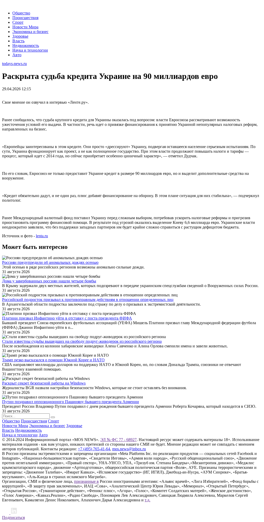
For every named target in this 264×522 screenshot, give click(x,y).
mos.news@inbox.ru (129, 449)
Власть (18, 41)
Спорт (17, 22)
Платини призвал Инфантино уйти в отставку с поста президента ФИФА (67, 318)
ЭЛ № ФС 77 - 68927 (118, 439)
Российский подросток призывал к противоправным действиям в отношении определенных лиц (88, 299)
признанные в (86, 481)
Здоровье (20, 36)
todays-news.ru (14, 63)
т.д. (147, 500)
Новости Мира (25, 27)
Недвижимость (25, 45)
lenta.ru (42, 236)
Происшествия (25, 17)
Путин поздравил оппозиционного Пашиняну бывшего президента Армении (70, 401)
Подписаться (13, 517)
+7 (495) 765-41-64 (94, 449)
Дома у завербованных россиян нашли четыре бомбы (49, 281)
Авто (16, 55)
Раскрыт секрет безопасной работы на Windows (44, 383)
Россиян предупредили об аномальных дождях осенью (50, 262)
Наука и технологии (30, 50)
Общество (21, 13)
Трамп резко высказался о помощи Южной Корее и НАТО (53, 360)
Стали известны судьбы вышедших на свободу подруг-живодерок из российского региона (82, 341)
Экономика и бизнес (30, 31)
